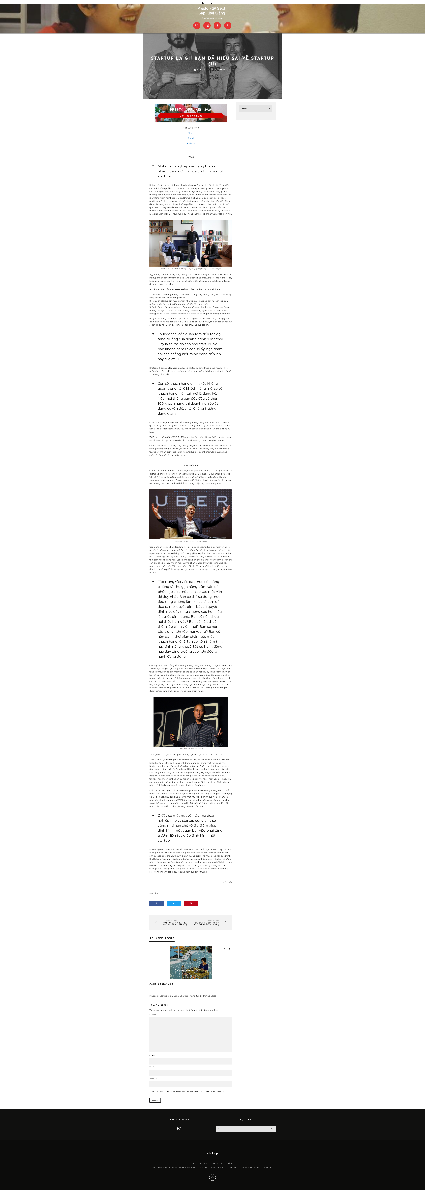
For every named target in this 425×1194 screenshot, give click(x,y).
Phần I (191, 133)
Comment (154, 1014)
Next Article (213, 920)
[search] (269, 108)
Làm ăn (213, 70)
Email (152, 1067)
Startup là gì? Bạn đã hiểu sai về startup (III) (206, 924)
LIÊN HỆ (231, 1163)
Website (153, 1078)
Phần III (191, 143)
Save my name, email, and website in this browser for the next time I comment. (188, 1091)
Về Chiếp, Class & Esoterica (206, 1163)
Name (152, 1055)
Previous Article (170, 920)
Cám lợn (206, 70)
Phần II (190, 138)
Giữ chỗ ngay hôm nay (212, 18)
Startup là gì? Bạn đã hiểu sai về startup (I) (175, 924)
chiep (199, 70)
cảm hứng (154, 893)
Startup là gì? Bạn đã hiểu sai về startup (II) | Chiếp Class (188, 996)
